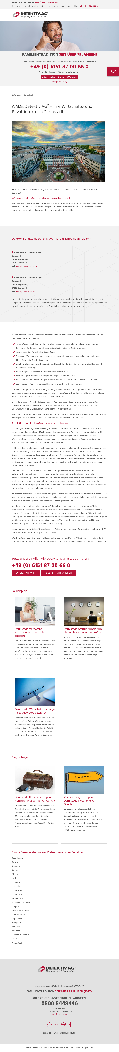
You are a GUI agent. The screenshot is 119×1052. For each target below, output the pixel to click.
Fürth (14, 878)
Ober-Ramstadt (18, 914)
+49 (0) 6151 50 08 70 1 (26, 291)
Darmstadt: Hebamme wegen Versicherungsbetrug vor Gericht (35, 799)
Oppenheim (17, 918)
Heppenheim (17, 898)
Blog (66, 1048)
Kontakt (28, 1048)
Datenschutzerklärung (53, 1048)
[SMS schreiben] (63, 1025)
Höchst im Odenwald (21, 902)
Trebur (14, 939)
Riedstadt (16, 931)
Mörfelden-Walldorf (20, 910)
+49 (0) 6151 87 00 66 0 (59, 67)
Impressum (37, 1048)
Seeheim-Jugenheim (20, 935)
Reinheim (16, 926)
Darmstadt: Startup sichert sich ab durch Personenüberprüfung (83, 631)
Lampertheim (17, 906)
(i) (76, 1033)
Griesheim (16, 886)
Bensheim (16, 862)
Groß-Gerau (17, 890)
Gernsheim (16, 882)
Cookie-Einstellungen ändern (82, 1048)
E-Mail (62, 77)
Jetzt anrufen (49, 77)
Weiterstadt (17, 943)
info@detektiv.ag (59, 81)
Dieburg (15, 870)
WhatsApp (73, 77)
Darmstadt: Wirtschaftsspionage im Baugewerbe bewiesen (35, 711)
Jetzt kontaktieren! (60, 573)
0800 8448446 (90, 6)
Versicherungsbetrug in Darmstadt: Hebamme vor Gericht (79, 800)
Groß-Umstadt (18, 894)
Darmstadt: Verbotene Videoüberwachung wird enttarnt (30, 632)
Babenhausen (18, 858)
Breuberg (16, 866)
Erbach (15, 874)
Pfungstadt (16, 922)
